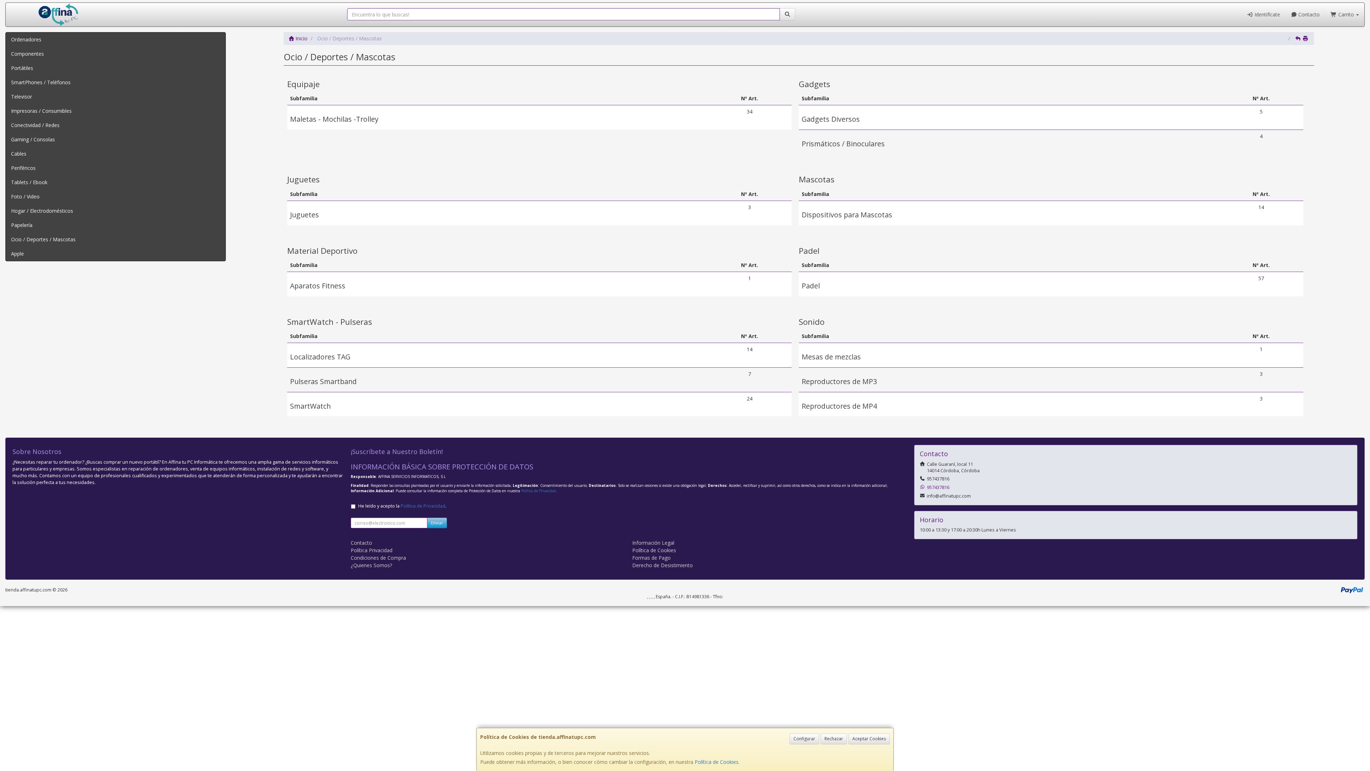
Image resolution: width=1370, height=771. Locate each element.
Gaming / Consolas (33, 139)
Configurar (804, 739)
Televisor (21, 96)
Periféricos (23, 168)
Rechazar (833, 739)
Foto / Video (25, 196)
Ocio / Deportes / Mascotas (43, 239)
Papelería (21, 225)
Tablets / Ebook (29, 182)
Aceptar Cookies (869, 739)
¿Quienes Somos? (371, 565)
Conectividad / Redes (35, 125)
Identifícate (1266, 14)
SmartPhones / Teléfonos (41, 82)
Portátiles (22, 68)
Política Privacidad (371, 550)
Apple (17, 253)
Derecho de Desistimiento (662, 565)
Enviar (437, 523)
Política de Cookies (717, 762)
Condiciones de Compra (378, 557)
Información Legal (653, 542)
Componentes (27, 53)
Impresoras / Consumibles (41, 110)
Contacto (1308, 14)
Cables (18, 153)
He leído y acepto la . (402, 506)
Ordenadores (26, 39)
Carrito (1346, 14)
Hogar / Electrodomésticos (42, 210)
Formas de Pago (651, 557)
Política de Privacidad (538, 490)
